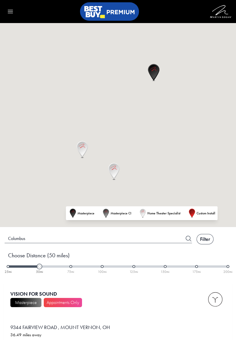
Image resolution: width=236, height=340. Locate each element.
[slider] (39, 266)
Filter (205, 239)
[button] (154, 73)
